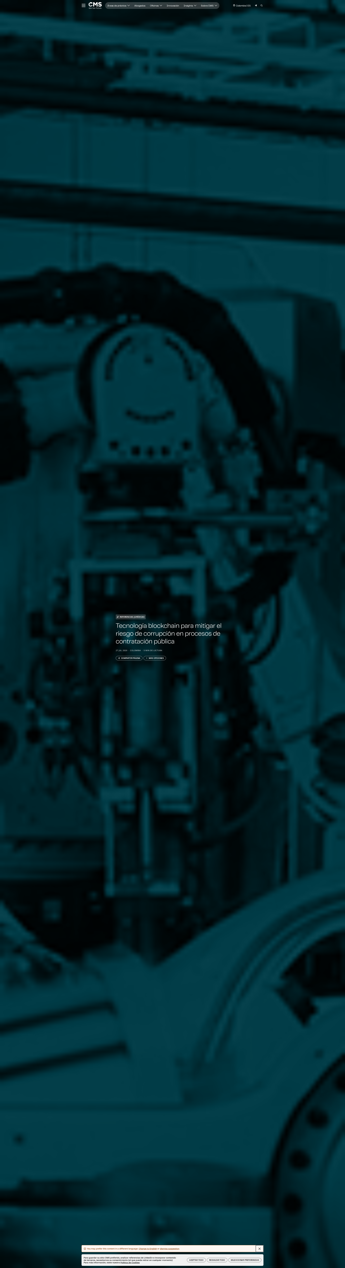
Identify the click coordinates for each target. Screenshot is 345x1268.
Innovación (173, 5)
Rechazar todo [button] (217, 1260)
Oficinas (154, 5)
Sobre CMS (207, 5)
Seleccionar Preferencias (245, 1260)
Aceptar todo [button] (196, 1260)
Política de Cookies (130, 1262)
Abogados (139, 5)
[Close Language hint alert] (259, 1248)
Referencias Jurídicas (132, 617)
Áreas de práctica (117, 5)
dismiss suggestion (169, 1248)
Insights (189, 5)
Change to (148, 1248)
